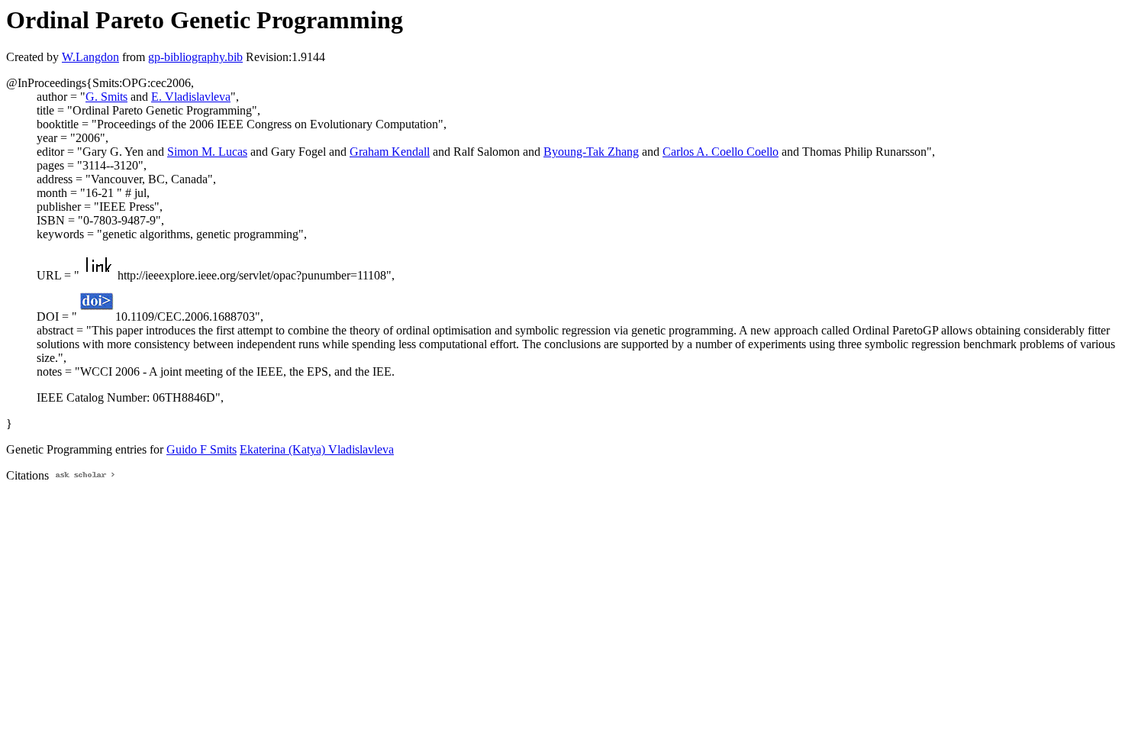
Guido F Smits (201, 449)
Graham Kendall (390, 151)
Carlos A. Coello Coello (721, 151)
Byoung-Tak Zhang (591, 151)
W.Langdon (90, 56)
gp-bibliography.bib (195, 56)
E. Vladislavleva (191, 96)
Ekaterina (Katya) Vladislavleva (317, 449)
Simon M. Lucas (207, 151)
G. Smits (106, 96)
